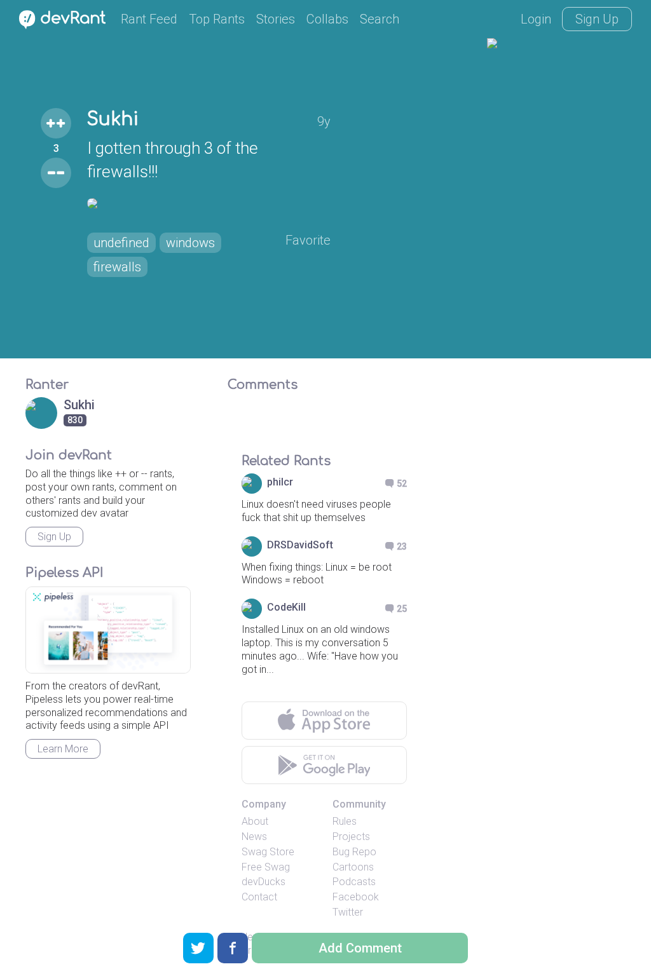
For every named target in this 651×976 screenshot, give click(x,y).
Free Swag (266, 867)
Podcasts (354, 882)
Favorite (308, 240)
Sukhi (113, 119)
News (254, 836)
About (255, 821)
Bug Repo (354, 852)
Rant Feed (149, 19)
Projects (351, 836)
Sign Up (597, 19)
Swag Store (268, 852)
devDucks (263, 882)
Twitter (347, 912)
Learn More (63, 749)
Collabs (327, 19)
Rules (344, 821)
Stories (275, 19)
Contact (259, 897)
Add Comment (360, 948)
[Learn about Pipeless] (108, 630)
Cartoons (353, 867)
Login (536, 19)
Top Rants (217, 19)
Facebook (355, 897)
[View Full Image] (209, 203)
